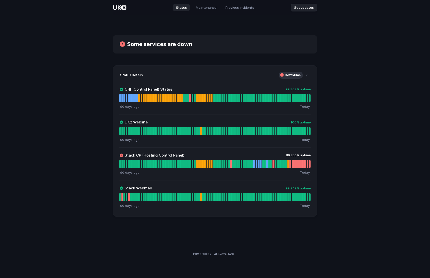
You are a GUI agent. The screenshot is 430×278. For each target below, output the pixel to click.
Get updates (304, 7)
